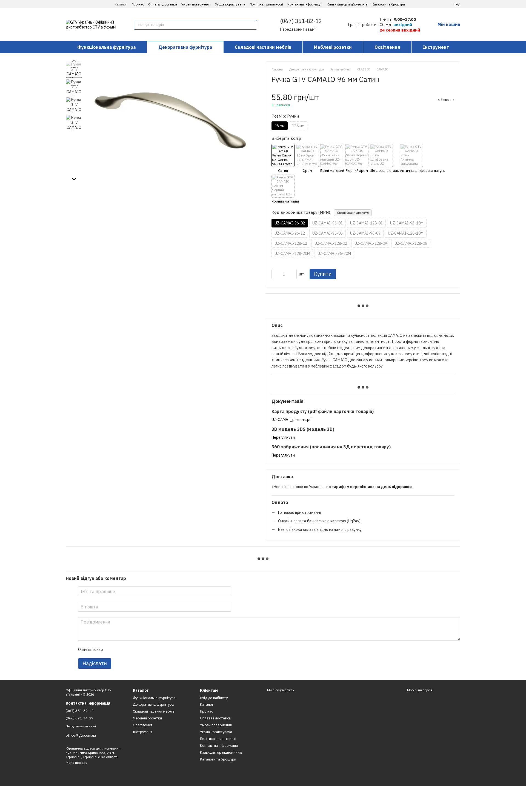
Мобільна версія (419, 690)
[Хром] (307, 158)
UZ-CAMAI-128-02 (331, 243)
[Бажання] (437, 4)
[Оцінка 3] (129, 649)
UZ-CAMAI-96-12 (290, 233)
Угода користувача (230, 4)
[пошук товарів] (252, 25)
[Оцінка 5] (146, 649)
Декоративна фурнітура (185, 47)
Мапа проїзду (76, 763)
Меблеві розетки (333, 47)
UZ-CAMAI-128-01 (366, 223)
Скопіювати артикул (353, 212)
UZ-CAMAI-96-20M (334, 253)
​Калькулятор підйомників (347, 4)
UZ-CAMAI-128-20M (292, 253)
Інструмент (436, 47)
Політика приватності (266, 4)
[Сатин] (283, 158)
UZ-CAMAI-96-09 (365, 233)
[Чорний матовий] (285, 189)
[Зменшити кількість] (275, 274)
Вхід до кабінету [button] (214, 698)
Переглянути (283, 437)
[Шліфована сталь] (384, 158)
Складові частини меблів (263, 47)
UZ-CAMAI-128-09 (371, 243)
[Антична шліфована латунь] (422, 158)
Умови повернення (196, 4)
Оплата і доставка (162, 4)
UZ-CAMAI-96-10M (407, 223)
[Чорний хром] (356, 158)
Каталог (121, 4)
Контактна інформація (304, 4)
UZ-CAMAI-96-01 (327, 223)
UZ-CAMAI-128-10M (406, 233)
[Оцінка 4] (138, 649)
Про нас (138, 4)
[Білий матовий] (332, 158)
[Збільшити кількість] (292, 274)
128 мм (298, 125)
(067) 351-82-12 (301, 21)
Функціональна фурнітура (106, 47)
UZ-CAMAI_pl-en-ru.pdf (292, 419)
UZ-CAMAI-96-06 (327, 233)
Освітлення (387, 47)
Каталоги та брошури (388, 4)
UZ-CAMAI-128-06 (411, 243)
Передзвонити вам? (298, 29)
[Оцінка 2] (120, 649)
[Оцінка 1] (111, 649)
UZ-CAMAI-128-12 (291, 243)
